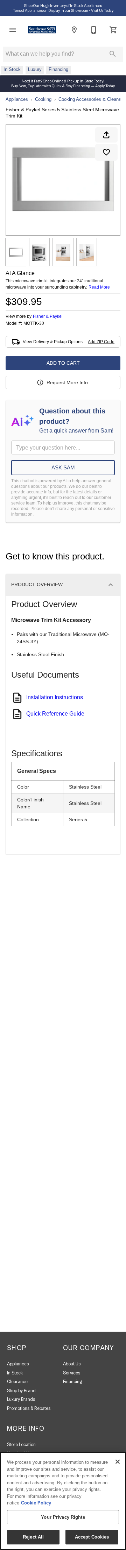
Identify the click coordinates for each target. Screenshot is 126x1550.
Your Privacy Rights (63, 1517)
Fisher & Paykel (48, 316)
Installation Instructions (54, 697)
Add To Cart (63, 363)
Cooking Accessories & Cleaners (91, 99)
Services (71, 1373)
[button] (12, 30)
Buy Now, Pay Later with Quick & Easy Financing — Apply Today (63, 85)
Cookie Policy (36, 1502)
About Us (71, 1364)
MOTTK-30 (33, 323)
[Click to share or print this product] (106, 135)
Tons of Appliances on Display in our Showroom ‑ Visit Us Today (63, 10)
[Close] (117, 1461)
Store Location (21, 1444)
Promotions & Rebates (28, 1408)
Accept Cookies (92, 1537)
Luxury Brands (21, 1399)
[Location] (74, 30)
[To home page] (42, 29)
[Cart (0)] (113, 30)
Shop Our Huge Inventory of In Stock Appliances (63, 5)
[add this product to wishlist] (106, 152)
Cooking (43, 99)
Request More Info (67, 382)
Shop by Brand (21, 1391)
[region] (63, 1501)
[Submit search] (112, 54)
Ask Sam (63, 467)
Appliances (17, 99)
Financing (72, 1381)
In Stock (15, 1373)
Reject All (33, 1537)
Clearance (17, 1381)
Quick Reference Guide (55, 714)
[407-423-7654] (93, 30)
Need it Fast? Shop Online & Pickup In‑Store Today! (63, 81)
